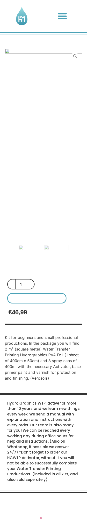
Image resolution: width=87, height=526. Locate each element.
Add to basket (37, 298)
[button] (62, 16)
